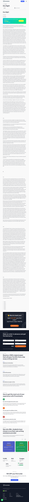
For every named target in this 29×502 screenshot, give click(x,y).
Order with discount (14, 325)
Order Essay (21, 20)
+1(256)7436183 (18, 495)
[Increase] (25, 343)
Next (25, 439)
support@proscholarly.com (19, 496)
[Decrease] (15, 343)
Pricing (4, 496)
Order (22, 1)
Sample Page (4, 497)
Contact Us (10, 496)
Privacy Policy (5, 499)
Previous (22, 439)
